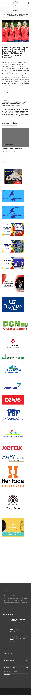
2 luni (11, 631)
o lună (11, 622)
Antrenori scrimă (16, 653)
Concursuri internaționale (8, 144)
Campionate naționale (16, 667)
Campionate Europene (16, 660)
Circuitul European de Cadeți (16, 671)
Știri (8, 12)
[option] (15, 140)
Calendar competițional (16, 657)
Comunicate (16, 674)
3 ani (14, 151)
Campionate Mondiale (16, 664)
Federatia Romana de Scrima (7, 151)
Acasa (4, 12)
